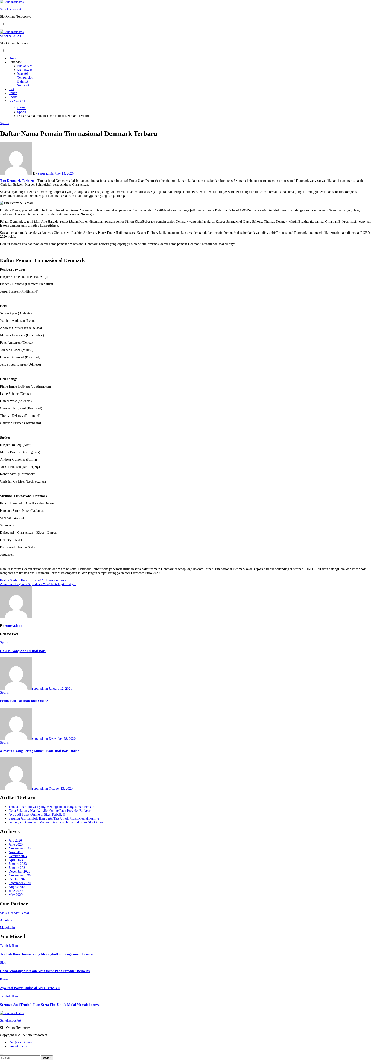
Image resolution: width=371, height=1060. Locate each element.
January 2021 (18, 867)
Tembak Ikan (9, 945)
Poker (13, 93)
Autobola (6, 920)
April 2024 (16, 860)
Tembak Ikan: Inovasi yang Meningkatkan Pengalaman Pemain (51, 807)
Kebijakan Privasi (21, 1042)
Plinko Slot (24, 66)
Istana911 (23, 73)
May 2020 (16, 894)
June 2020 (16, 891)
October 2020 (18, 879)
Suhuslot (23, 85)
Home (13, 58)
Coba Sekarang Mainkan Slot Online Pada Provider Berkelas (50, 810)
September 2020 (20, 883)
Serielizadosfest (10, 9)
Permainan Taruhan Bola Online (24, 701)
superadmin (46, 173)
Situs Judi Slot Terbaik (15, 913)
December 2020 (19, 871)
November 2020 (20, 875)
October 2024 (18, 856)
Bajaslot (22, 81)
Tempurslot (24, 77)
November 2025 (20, 848)
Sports (13, 97)
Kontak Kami (18, 1046)
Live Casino (17, 101)
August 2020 (17, 887)
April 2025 (16, 852)
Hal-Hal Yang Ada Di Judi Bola (23, 651)
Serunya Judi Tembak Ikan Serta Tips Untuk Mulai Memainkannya (54, 818)
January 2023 (18, 863)
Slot (11, 89)
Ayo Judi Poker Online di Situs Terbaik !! (37, 814)
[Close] (1, 1054)
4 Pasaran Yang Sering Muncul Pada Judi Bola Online (39, 751)
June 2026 (16, 844)
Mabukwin (24, 70)
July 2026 (15, 840)
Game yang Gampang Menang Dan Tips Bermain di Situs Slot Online (56, 822)
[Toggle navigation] (1, 29)
